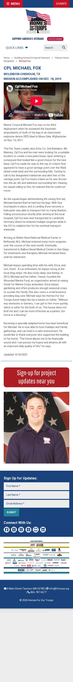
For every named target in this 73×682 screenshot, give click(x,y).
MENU (14, 4)
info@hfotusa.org (59, 588)
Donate (61, 3)
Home (7, 58)
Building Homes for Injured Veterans (32, 58)
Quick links (14, 48)
